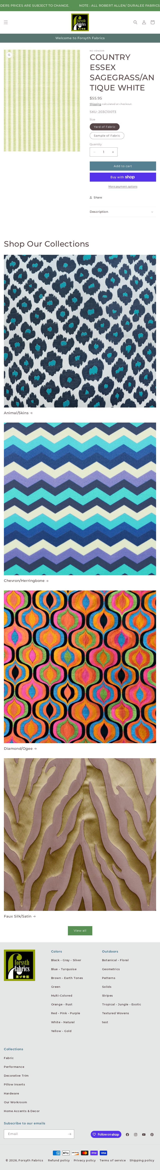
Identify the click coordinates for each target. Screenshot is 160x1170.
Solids (107, 987)
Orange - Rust (62, 1004)
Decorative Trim (16, 1075)
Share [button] (98, 197)
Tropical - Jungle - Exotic (121, 1004)
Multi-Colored (61, 995)
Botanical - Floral (115, 960)
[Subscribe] (69, 1134)
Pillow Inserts (14, 1084)
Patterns (109, 978)
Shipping (95, 104)
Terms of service (113, 1160)
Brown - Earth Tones (67, 978)
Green (55, 987)
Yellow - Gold (61, 1031)
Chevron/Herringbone (24, 581)
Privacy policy (85, 1160)
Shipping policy (142, 1160)
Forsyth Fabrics (31, 1160)
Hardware (11, 1093)
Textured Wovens (115, 1013)
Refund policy (59, 1160)
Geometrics (111, 969)
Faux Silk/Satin (18, 916)
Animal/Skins (16, 413)
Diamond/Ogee (18, 748)
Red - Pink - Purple (65, 1013)
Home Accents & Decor (22, 1111)
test (105, 1022)
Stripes (107, 995)
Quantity (96, 144)
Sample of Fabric (107, 135)
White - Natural (63, 1022)
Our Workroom (15, 1102)
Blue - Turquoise (64, 969)
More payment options (122, 186)
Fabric (9, 1058)
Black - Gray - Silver (66, 960)
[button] (6, 22)
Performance (14, 1067)
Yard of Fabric (105, 127)
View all (80, 930)
